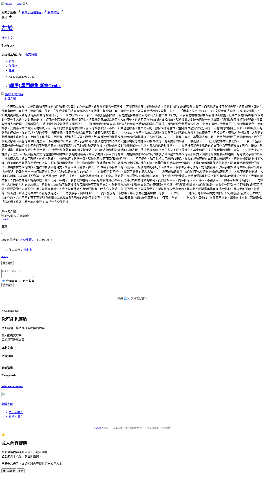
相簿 (11, 61)
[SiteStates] (8, 395)
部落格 (13, 66)
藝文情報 (31, 54)
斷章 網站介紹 (14, 94)
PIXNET (105, 427)
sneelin (5, 219)
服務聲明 (166, 427)
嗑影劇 (28, 249)
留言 (32, 239)
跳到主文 (7, 38)
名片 (11, 70)
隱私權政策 (153, 427)
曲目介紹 (10, 98)
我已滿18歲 (9, 471)
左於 (7, 28)
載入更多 (7, 263)
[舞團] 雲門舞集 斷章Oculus (35, 85)
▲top (4, 256)
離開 (20, 471)
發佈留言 (7, 285)
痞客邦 (23, 239)
